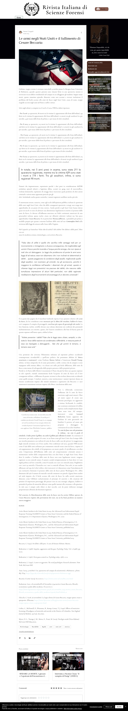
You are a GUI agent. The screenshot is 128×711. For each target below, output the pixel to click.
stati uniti (58, 627)
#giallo (44, 627)
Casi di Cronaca (94, 85)
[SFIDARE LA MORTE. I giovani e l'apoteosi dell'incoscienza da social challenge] (33, 661)
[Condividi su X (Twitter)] (25, 638)
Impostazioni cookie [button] (96, 707)
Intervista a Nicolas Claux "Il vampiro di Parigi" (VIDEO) (67, 675)
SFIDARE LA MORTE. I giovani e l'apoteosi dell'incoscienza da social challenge (33, 675)
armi (51, 627)
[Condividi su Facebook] (20, 638)
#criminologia (24, 627)
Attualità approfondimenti (26, 631)
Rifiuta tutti (109, 707)
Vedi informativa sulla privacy (73, 709)
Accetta (119, 707)
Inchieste (92, 123)
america (67, 627)
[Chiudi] (125, 706)
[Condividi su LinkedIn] (30, 638)
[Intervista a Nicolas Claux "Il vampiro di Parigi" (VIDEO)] (68, 661)
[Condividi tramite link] (35, 638)
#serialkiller (35, 627)
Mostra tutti (79, 648)
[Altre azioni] (81, 32)
